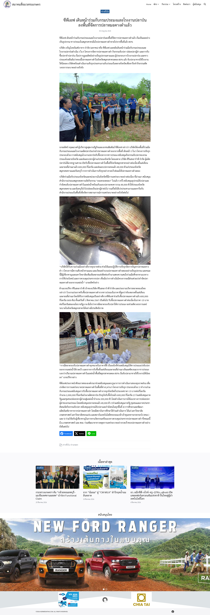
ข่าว (155, 4)
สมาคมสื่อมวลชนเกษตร (26, 4)
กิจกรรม (165, 4)
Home (148, 4)
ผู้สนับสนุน (197, 4)
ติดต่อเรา (186, 4)
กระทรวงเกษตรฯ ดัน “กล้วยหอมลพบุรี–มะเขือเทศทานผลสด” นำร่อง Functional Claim (56, 495)
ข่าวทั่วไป (105, 11)
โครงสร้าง (177, 4)
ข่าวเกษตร (74, 445)
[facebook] (172, 611)
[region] (105, 554)
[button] (104, 589)
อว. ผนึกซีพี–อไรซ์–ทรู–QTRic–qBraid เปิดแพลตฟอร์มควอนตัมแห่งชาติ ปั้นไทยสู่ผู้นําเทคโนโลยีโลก (152, 495)
